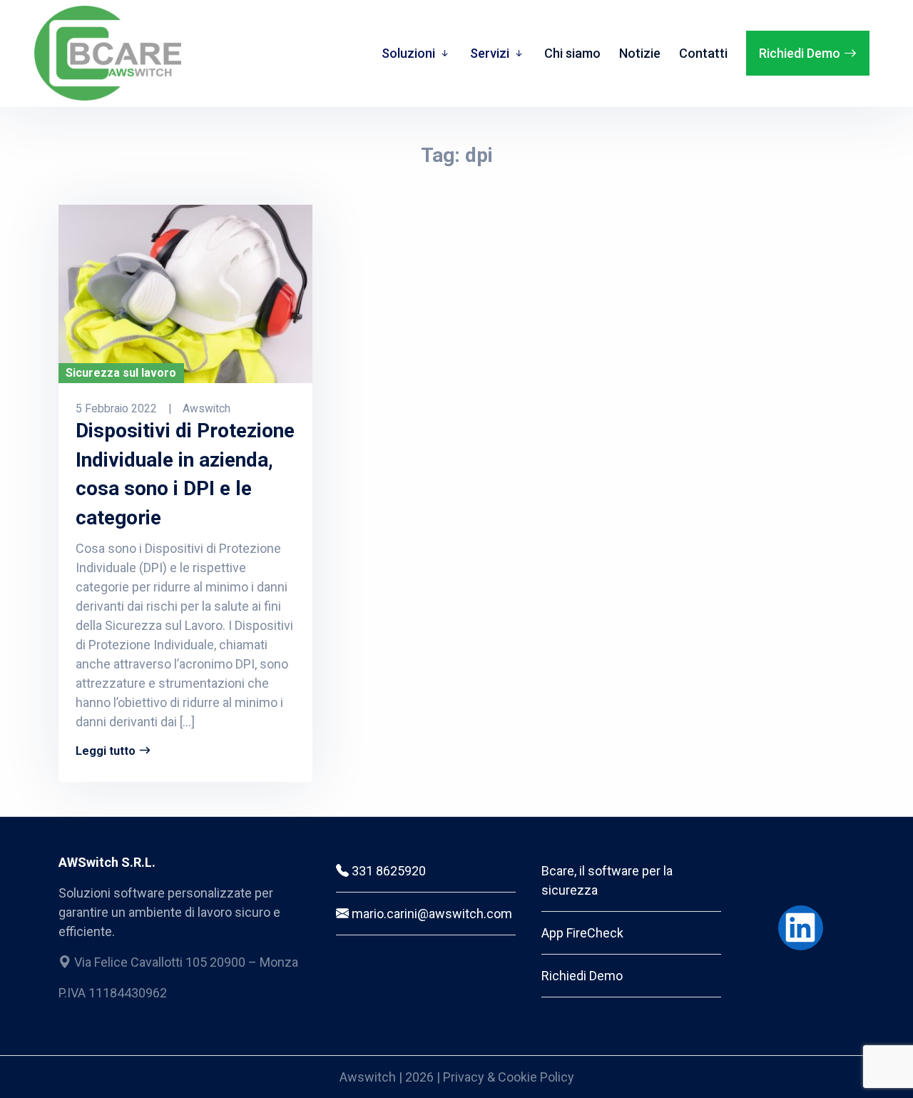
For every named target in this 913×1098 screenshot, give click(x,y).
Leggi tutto (106, 751)
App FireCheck (582, 932)
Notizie (639, 53)
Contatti (703, 53)
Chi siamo (572, 53)
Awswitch (369, 1076)
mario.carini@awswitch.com (430, 913)
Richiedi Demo (799, 53)
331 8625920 (387, 870)
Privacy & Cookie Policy (508, 1076)
